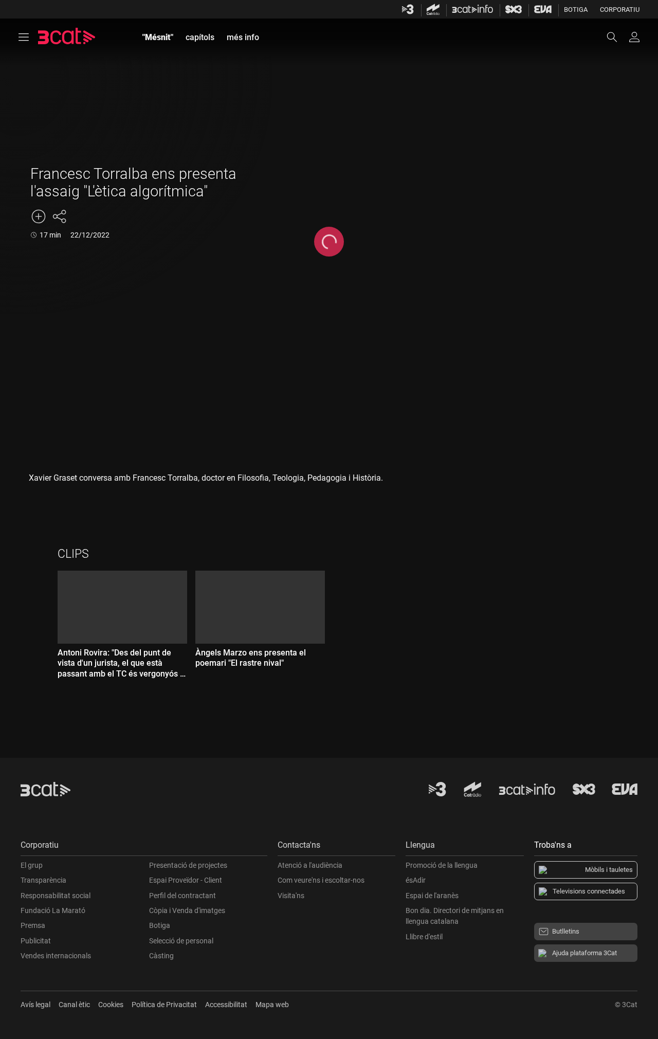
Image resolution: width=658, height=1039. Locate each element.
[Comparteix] (59, 216)
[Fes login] (634, 37)
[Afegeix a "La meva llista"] (38, 216)
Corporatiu (619, 9)
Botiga (576, 9)
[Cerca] (617, 37)
